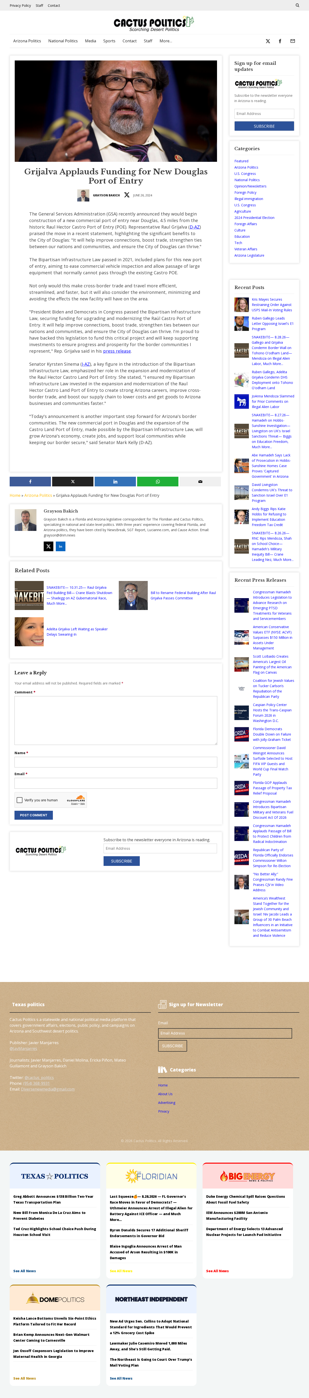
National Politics (63, 41)
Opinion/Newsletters (250, 186)
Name (21, 753)
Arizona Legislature (249, 255)
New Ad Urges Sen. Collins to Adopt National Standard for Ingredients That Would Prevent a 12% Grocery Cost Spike (151, 1327)
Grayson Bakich (106, 195)
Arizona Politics (27, 41)
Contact (54, 5)
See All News (24, 1271)
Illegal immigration (248, 198)
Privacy (163, 1111)
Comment (24, 692)
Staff (39, 5)
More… (166, 41)
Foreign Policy (245, 192)
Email (21, 774)
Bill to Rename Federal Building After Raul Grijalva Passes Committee (183, 595)
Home (15, 495)
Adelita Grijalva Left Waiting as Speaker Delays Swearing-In (77, 632)
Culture (240, 230)
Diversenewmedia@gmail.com (48, 1089)
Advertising (166, 1102)
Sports (109, 41)
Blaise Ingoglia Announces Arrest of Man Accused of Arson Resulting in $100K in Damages (146, 1252)
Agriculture (242, 211)
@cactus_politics (39, 1077)
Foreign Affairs (245, 224)
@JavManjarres (23, 1048)
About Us (165, 1094)
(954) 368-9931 (36, 1083)
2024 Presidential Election (254, 217)
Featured (241, 161)
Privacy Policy (20, 5)
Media (90, 41)
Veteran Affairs (245, 249)
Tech (238, 242)
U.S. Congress (245, 173)
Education (242, 236)
